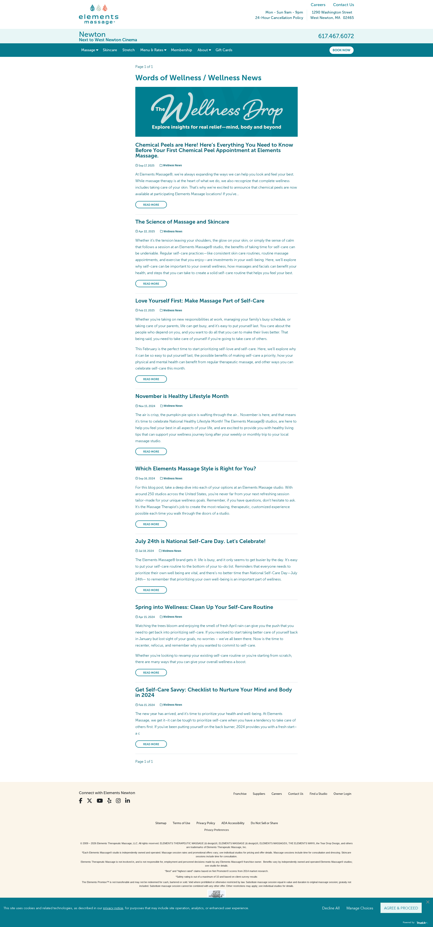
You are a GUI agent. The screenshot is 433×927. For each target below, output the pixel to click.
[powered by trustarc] (421, 922)
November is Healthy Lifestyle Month (182, 396)
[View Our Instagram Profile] (118, 800)
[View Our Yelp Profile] (109, 800)
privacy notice (113, 908)
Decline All (331, 907)
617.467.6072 (336, 36)
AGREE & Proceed (401, 907)
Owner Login (342, 793)
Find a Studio (318, 793)
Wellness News (172, 165)
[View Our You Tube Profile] (100, 800)
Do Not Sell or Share (264, 823)
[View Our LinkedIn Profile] (127, 800)
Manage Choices (359, 907)
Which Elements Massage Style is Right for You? (195, 468)
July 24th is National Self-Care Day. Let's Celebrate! (200, 541)
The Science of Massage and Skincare (182, 222)
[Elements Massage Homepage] (102, 14)
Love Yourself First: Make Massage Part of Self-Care (199, 301)
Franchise (239, 793)
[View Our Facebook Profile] (80, 800)
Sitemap (160, 823)
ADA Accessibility (232, 823)
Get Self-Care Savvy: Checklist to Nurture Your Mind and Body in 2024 (213, 692)
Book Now (341, 50)
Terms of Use (181, 823)
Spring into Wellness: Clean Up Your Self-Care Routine (204, 607)
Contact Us (343, 4)
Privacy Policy (205, 823)
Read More (151, 204)
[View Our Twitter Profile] (89, 800)
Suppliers (259, 793)
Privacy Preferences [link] (216, 830)
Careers (318, 4)
